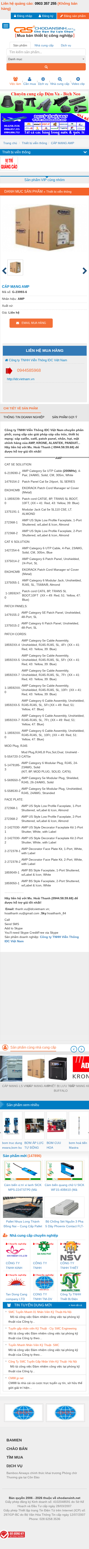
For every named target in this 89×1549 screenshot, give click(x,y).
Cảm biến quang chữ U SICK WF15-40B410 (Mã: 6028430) (64, 1187)
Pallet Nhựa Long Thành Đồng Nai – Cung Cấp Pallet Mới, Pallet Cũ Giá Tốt (23, 1224)
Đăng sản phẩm (75, 16)
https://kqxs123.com (65, 1525)
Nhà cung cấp (59, 83)
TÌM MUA (14, 1457)
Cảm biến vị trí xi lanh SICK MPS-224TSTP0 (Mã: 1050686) (22, 1187)
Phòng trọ (16, 1525)
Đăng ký (47, 16)
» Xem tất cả (75, 1305)
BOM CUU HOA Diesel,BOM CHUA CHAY (55, 1145)
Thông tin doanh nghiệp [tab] (23, 417)
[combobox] (46, 59)
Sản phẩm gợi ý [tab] (64, 417)
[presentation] (74, 1049)
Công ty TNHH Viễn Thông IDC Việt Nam (37, 360)
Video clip (78, 83)
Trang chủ (10, 143)
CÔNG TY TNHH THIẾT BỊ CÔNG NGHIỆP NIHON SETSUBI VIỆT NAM (70, 1265)
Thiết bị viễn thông (34, 143)
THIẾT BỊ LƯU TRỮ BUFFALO (61, 1088)
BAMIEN (14, 1440)
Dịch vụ (43, 83)
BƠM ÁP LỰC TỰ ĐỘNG (34, 1145)
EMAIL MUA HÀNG (32, 323)
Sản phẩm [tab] (20, 45)
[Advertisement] (44, 996)
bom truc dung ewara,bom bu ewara (12, 1145)
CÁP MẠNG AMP (62, 143)
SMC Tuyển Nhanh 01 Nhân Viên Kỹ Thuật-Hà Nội (40, 1312)
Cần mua (29, 83)
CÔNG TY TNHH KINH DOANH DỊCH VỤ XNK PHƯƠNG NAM (16, 1265)
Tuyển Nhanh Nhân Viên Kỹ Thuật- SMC (33, 1345)
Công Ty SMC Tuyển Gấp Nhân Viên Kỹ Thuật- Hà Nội (42, 1361)
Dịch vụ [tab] (66, 45)
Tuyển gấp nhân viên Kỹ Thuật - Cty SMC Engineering (42, 1328)
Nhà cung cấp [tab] (44, 45)
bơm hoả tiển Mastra (78, 1145)
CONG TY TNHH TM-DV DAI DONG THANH (42, 1297)
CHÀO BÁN (16, 1449)
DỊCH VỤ (14, 1466)
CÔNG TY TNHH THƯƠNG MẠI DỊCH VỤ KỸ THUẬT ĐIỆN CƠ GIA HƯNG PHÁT (43, 1265)
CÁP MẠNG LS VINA (16, 1086)
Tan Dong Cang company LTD (16, 1297)
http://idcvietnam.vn (20, 379)
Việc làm (15, 83)
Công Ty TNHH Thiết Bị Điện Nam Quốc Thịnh (70, 1297)
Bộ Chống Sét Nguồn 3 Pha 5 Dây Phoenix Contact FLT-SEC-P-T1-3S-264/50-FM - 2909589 (64, 1224)
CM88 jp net (16, 1378)
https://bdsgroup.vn (39, 1525)
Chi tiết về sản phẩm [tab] (20, 408)
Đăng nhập (24, 16)
